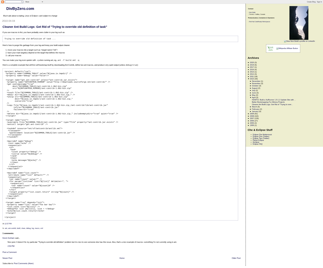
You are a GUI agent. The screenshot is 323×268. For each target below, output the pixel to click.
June (254, 93)
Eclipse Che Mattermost (262, 135)
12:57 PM (8, 224)
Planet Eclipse (258, 140)
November (256, 83)
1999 (252, 125)
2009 (252, 114)
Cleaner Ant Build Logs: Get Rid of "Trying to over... (272, 104)
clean (23, 228)
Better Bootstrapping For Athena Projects (268, 102)
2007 (252, 118)
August (255, 88)
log (33, 228)
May (253, 95)
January (255, 111)
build (18, 228)
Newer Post (7, 258)
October (255, 86)
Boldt (253, 12)
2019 (252, 65)
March (254, 107)
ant (6, 228)
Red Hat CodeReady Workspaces (259, 21)
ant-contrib (12, 228)
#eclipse (256, 142)
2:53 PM (11, 246)
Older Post (236, 258)
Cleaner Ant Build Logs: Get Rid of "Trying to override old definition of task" (55, 26)
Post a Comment (10, 252)
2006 (252, 121)
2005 (252, 123)
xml (41, 228)
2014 (252, 72)
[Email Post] (12, 224)
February (255, 109)
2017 (252, 67)
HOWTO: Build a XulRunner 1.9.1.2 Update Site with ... (274, 100)
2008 (252, 116)
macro (37, 228)
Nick (250, 12)
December (256, 81)
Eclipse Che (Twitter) (261, 136)
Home (122, 258)
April (253, 97)
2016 (252, 70)
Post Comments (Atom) (24, 263)
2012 (252, 74)
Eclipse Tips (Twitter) (261, 138)
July (253, 90)
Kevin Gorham (9, 238)
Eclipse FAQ (257, 144)
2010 (252, 79)
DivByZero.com (20, 8)
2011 (252, 76)
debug (28, 228)
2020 (252, 62)
